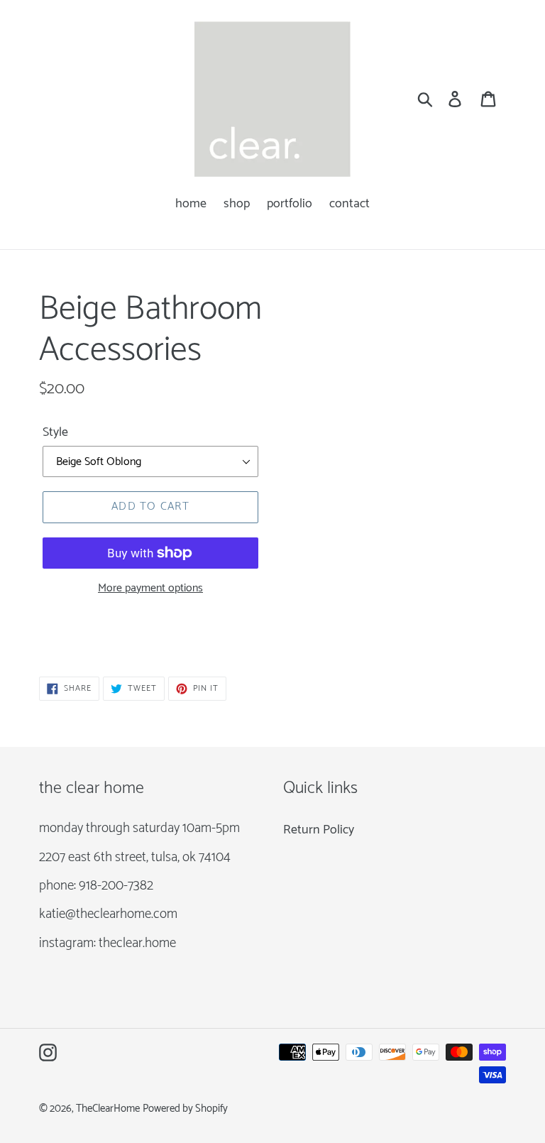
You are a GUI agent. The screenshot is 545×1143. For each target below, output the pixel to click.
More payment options (150, 588)
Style (55, 432)
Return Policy (318, 830)
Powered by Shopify (185, 1108)
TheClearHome (108, 1108)
